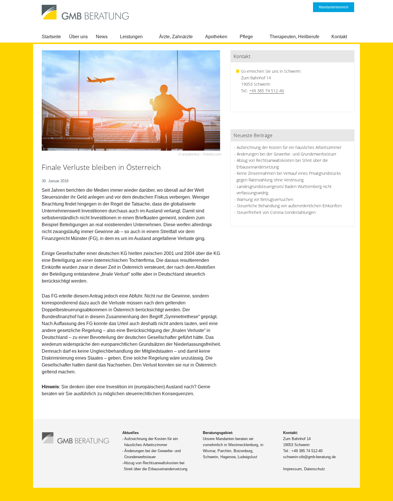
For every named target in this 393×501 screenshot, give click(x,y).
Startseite (51, 36)
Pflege (246, 36)
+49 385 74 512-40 (266, 90)
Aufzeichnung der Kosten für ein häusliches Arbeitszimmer (289, 147)
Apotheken (216, 36)
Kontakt (339, 36)
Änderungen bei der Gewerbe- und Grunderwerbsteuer (286, 154)
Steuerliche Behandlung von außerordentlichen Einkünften (289, 205)
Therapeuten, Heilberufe (294, 36)
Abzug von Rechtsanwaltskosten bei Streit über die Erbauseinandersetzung (155, 466)
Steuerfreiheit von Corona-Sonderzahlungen (276, 212)
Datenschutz (314, 469)
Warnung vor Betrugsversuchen (265, 199)
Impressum (292, 469)
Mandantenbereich (333, 7)
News (102, 36)
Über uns (78, 36)
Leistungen (131, 36)
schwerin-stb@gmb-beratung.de (309, 457)
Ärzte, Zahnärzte (176, 36)
